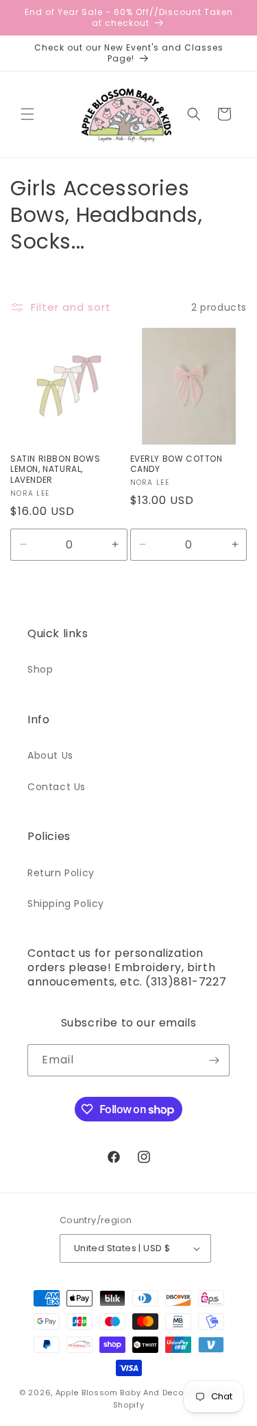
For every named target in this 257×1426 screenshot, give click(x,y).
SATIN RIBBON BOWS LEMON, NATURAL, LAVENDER (55, 469)
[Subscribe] (214, 1060)
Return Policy (61, 873)
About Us (50, 755)
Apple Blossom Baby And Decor (121, 1392)
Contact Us (56, 787)
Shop (40, 669)
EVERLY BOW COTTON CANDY (176, 464)
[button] (27, 114)
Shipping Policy (65, 903)
